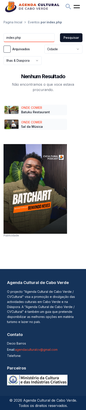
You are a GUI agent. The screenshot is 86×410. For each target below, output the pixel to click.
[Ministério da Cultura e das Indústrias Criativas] (37, 380)
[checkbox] (7, 49)
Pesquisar (71, 37)
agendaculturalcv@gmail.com (36, 349)
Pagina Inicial (13, 22)
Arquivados (21, 49)
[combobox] (63, 49)
